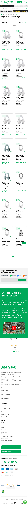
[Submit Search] (26, 9)
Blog (2, 422)
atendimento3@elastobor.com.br (12, 447)
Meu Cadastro (5, 414)
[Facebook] (2, 462)
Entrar (19, 2)
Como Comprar (5, 425)
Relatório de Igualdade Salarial (6, 439)
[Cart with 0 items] (25, 2)
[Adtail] (23, 503)
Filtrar (19, 22)
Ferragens (8, 14)
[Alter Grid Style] (25, 22)
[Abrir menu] (2, 2)
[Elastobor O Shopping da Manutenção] (8, 2)
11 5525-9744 (5, 391)
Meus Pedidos (5, 417)
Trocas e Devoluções (7, 436)
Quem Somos (5, 406)
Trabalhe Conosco (6, 408)
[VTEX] (16, 503)
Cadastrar (22, 280)
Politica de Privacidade (4, 433)
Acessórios (12, 14)
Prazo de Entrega (6, 430)
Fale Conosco (5, 427)
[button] (7, 41)
